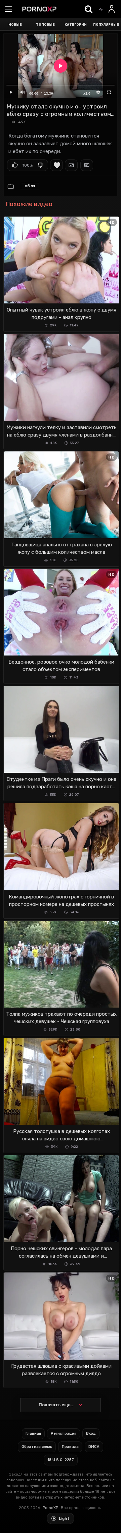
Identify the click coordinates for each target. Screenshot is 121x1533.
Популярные (106, 25)
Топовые (45, 25)
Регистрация (63, 1433)
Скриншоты (71, 165)
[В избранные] (56, 165)
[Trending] (100, 9)
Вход (91, 1433)
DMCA (93, 1446)
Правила (70, 1446)
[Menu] (8, 10)
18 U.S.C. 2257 (60, 1460)
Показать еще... (57, 1404)
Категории (76, 25)
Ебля (30, 185)
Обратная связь (37, 1446)
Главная (33, 1433)
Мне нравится (14, 165)
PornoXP (50, 1508)
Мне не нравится (40, 165)
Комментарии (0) (86, 165)
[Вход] (112, 9)
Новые (15, 25)
